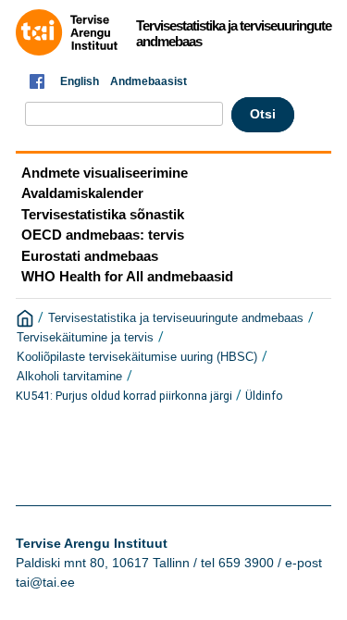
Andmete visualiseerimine (104, 172)
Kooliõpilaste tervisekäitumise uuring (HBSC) (137, 357)
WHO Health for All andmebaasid (127, 276)
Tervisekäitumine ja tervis (85, 337)
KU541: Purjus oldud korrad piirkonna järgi (124, 396)
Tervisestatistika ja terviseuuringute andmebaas (176, 318)
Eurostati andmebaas (89, 256)
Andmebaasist (148, 81)
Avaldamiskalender (82, 193)
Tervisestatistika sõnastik (102, 214)
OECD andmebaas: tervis (102, 234)
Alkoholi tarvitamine (69, 376)
